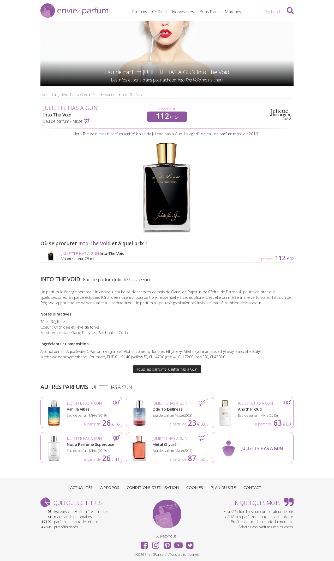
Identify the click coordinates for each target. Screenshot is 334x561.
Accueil (47, 94)
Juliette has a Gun (73, 94)
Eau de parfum (105, 94)
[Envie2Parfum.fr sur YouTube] (178, 543)
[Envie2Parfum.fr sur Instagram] (155, 543)
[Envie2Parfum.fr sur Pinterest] (167, 543)
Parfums (139, 12)
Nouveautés (183, 12)
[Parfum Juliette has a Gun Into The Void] (167, 231)
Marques (233, 12)
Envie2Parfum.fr (74, 11)
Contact (252, 487)
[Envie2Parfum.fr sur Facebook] (144, 543)
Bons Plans (209, 12)
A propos (109, 487)
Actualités (81, 487)
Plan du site (223, 487)
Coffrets (159, 12)
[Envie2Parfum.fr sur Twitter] (190, 543)
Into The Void (133, 94)
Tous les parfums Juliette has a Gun (167, 369)
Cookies (194, 487)
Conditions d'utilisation (153, 487)
